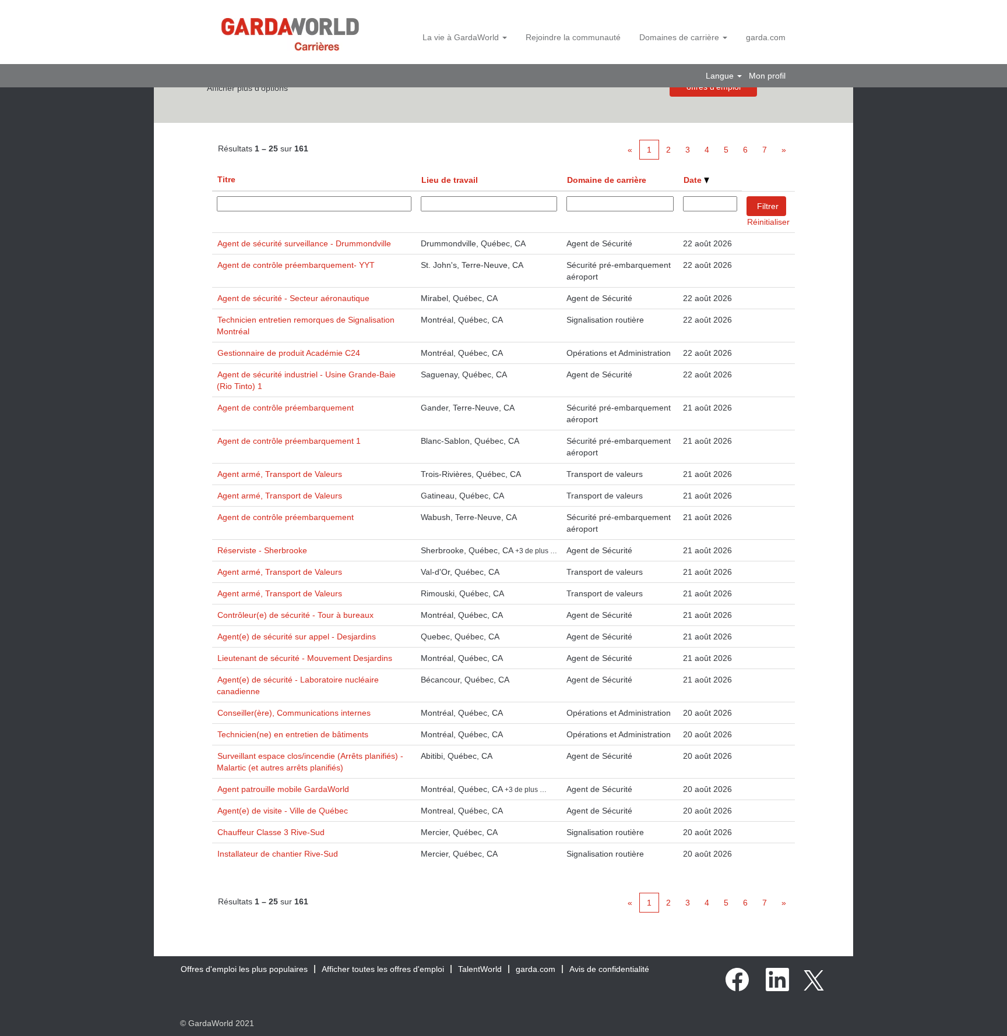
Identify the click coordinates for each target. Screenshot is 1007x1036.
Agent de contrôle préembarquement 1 (289, 440)
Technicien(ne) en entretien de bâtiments (292, 734)
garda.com (766, 37)
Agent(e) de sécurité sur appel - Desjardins (296, 636)
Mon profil (767, 75)
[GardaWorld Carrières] (290, 34)
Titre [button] (226, 179)
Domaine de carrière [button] (606, 180)
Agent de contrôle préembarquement (285, 407)
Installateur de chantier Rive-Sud (277, 853)
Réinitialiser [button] (768, 222)
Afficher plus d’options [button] (247, 88)
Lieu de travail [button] (449, 180)
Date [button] (694, 180)
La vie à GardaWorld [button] (461, 37)
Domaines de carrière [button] (680, 37)
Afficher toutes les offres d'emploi (383, 969)
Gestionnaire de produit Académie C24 (288, 353)
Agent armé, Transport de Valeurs (279, 474)
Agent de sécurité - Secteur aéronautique (293, 298)
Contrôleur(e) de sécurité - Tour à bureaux (295, 615)
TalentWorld (480, 969)
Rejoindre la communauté (573, 37)
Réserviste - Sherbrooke (262, 550)
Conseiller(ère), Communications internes (294, 712)
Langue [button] (721, 75)
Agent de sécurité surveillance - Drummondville (304, 243)
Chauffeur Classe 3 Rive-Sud (271, 832)
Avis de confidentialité (609, 969)
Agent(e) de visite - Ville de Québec (282, 810)
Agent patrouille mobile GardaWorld (283, 789)
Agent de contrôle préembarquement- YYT (296, 265)
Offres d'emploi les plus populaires (244, 969)
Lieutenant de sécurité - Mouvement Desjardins (304, 658)
